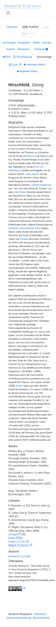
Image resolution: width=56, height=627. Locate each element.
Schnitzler (13, 228)
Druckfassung (23, 57)
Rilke (37, 228)
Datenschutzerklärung (19, 617)
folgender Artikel (28, 71)
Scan (14, 64)
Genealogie (9, 42)
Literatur (46, 42)
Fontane (24, 239)
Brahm (19, 386)
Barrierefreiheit (41, 617)
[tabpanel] (28, 316)
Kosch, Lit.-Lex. (16, 541)
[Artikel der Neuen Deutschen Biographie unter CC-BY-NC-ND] (16, 588)
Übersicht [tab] (12, 27)
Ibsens (35, 174)
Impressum (40, 614)
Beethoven (29, 156)
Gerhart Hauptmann (41, 185)
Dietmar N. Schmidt (19, 556)
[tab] (30, 27)
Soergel (12, 534)
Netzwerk (39, 49)
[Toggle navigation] (8, 13)
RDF (8, 57)
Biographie (24, 42)
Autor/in (10, 49)
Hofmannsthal (27, 228)
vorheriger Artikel (35, 64)
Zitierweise (23, 49)
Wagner (43, 156)
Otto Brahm (20, 192)
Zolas (28, 174)
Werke (36, 42)
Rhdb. (11, 538)
